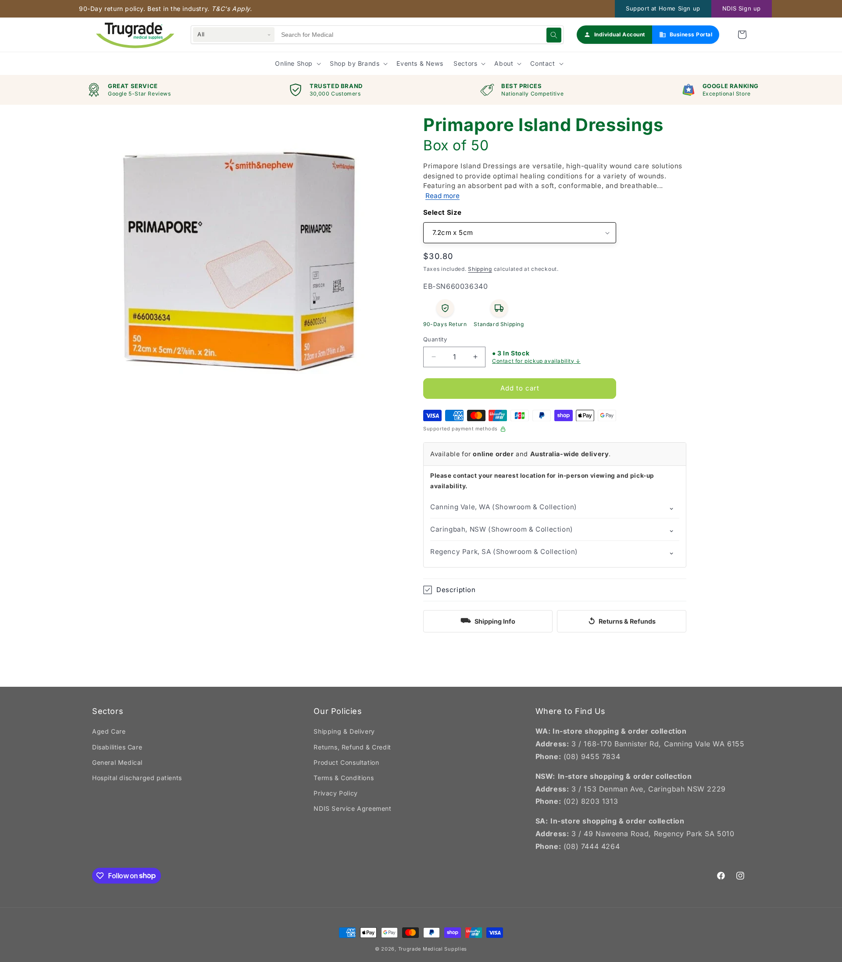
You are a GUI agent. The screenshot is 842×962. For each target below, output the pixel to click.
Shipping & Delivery (344, 731)
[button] (742, 34)
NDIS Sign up (741, 8)
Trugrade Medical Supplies (432, 949)
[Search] (553, 35)
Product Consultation (346, 762)
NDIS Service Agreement (352, 808)
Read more (442, 196)
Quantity (435, 339)
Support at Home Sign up (663, 8)
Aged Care (108, 731)
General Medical (117, 762)
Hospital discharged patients (137, 777)
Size (454, 212)
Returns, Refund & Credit (352, 747)
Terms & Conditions (344, 777)
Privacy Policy (335, 793)
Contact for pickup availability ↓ (536, 361)
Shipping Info (487, 620)
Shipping (480, 269)
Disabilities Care (117, 747)
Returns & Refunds (622, 621)
